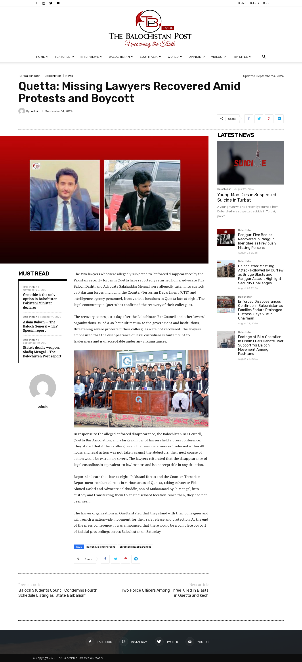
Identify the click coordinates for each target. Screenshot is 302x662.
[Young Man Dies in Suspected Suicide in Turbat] (250, 163)
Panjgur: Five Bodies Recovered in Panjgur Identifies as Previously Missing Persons (257, 241)
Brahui (242, 3)
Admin (35, 111)
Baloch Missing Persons (100, 546)
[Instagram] (43, 3)
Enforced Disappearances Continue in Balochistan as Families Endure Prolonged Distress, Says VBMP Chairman (260, 310)
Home (40, 56)
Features (62, 56)
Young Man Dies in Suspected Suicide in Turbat (246, 197)
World (173, 56)
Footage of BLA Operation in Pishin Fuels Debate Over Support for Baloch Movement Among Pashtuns (260, 345)
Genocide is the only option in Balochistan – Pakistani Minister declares (41, 301)
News (69, 75)
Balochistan (119, 56)
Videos (216, 56)
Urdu (266, 3)
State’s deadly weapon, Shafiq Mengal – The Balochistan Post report (42, 351)
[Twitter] (51, 3)
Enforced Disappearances (135, 546)
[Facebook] (36, 3)
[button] (263, 57)
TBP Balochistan (29, 75)
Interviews (89, 56)
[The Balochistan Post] (151, 29)
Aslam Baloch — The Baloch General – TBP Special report (40, 326)
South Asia (149, 56)
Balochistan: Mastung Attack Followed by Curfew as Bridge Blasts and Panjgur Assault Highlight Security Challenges (260, 274)
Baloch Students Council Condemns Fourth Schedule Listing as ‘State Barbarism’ (57, 593)
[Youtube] (58, 3)
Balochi (254, 3)
